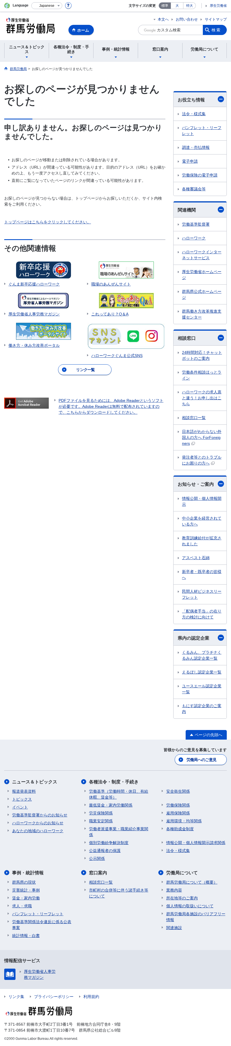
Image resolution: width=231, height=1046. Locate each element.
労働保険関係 (178, 805)
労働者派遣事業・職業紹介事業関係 (118, 832)
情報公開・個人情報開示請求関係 (195, 842)
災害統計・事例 (26, 890)
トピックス (22, 799)
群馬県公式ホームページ (201, 294)
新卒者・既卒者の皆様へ (201, 574)
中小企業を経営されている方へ (201, 521)
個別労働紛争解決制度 (108, 842)
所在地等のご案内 (182, 898)
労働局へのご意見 (201, 759)
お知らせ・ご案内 (196, 484)
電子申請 (190, 161)
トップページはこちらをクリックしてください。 (47, 222)
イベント (20, 807)
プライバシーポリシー (54, 996)
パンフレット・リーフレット (201, 130)
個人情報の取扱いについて (190, 906)
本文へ (163, 19)
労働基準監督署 (196, 224)
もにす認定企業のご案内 (201, 708)
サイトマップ (216, 19)
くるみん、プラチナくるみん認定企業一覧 (201, 655)
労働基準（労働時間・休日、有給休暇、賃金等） (118, 794)
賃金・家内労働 (26, 898)
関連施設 (174, 927)
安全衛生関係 (178, 791)
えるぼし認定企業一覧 (201, 672)
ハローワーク (194, 238)
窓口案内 (98, 872)
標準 (164, 6)
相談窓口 (187, 338)
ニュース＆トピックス (34, 781)
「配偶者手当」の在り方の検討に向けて (201, 614)
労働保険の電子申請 (199, 175)
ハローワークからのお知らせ (37, 823)
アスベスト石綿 (196, 557)
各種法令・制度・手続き (114, 781)
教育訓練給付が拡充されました (201, 541)
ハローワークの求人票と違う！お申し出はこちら (201, 398)
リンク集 (16, 996)
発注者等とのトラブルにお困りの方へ (201, 460)
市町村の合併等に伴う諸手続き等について (118, 893)
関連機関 (187, 210)
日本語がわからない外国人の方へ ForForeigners (201, 437)
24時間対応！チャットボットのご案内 (202, 355)
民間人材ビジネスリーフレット (201, 594)
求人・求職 (22, 906)
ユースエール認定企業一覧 (201, 689)
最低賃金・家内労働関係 (110, 805)
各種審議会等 (194, 189)
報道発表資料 (24, 791)
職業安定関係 (101, 821)
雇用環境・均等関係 (184, 821)
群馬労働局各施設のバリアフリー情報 (195, 917)
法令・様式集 (194, 114)
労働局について (182, 872)
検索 (216, 30)
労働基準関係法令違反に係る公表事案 (41, 924)
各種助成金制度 (180, 829)
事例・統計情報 (28, 872)
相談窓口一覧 (194, 417)
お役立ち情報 (191, 99)
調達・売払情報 (196, 147)
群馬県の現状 (24, 882)
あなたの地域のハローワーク (37, 831)
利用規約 (91, 996)
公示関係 (97, 858)
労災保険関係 (101, 813)
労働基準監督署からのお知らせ (39, 815)
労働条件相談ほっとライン (201, 375)
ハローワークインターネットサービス (201, 255)
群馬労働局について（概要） (191, 882)
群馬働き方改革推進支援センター (201, 314)
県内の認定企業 (193, 638)
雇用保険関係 (178, 813)
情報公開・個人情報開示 (201, 501)
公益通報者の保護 (105, 850)
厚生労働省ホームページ (201, 274)
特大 (189, 6)
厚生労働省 (218, 6)
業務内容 (174, 890)
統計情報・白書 (26, 935)
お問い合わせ (187, 19)
